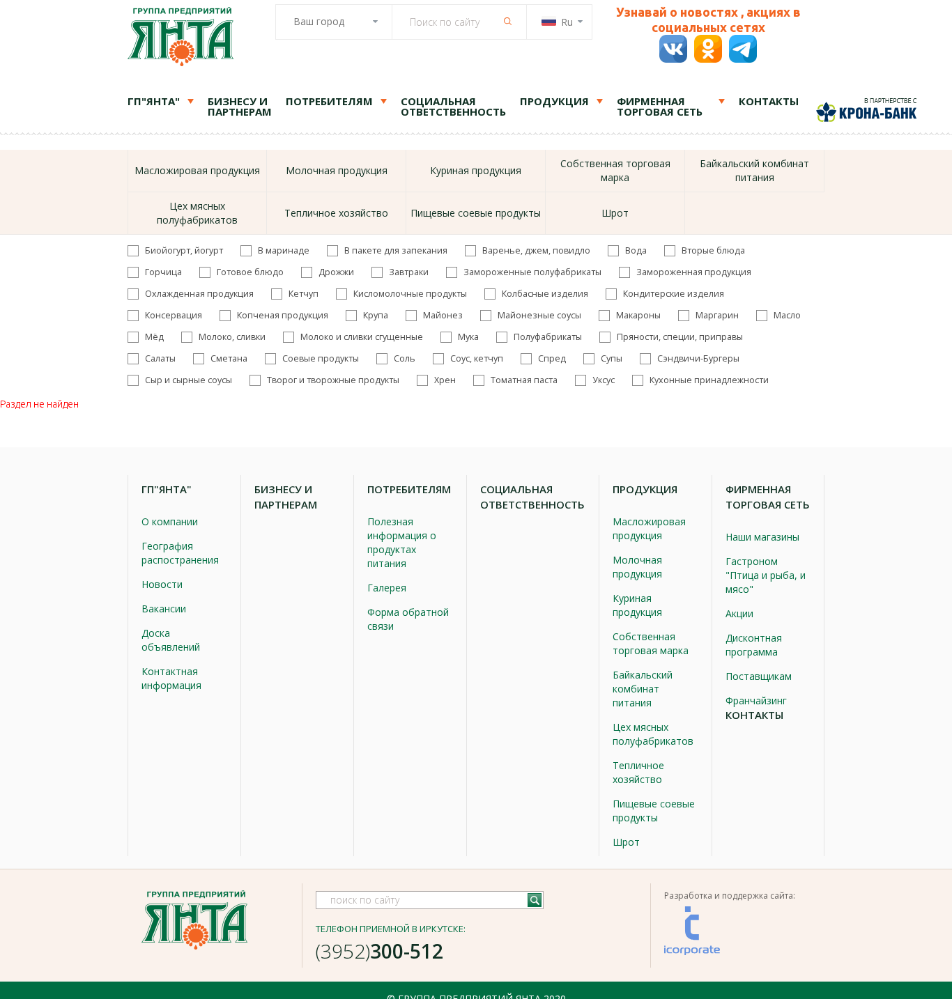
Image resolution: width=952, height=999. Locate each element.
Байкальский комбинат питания (754, 170)
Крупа (375, 315)
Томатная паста (524, 380)
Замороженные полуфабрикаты (532, 272)
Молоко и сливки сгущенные (361, 337)
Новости (162, 584)
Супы (611, 358)
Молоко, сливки (232, 337)
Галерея (386, 587)
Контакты (769, 101)
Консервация (173, 315)
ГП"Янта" (154, 101)
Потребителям (329, 101)
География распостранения (180, 552)
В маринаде (283, 250)
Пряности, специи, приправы (680, 337)
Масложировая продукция (197, 170)
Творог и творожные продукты (333, 380)
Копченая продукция (282, 315)
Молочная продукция (336, 170)
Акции (739, 613)
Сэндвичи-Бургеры (698, 358)
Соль (404, 358)
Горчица (163, 272)
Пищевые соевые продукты (475, 212)
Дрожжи (336, 272)
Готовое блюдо (250, 272)
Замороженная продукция (693, 272)
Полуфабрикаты (548, 337)
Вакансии (163, 608)
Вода (636, 250)
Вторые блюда (713, 250)
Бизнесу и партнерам (240, 106)
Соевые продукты (320, 358)
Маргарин (717, 315)
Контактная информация (171, 678)
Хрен (445, 380)
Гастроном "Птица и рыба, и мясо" (765, 575)
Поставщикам (758, 676)
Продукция (554, 101)
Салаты (160, 358)
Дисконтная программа (753, 644)
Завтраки (409, 272)
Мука (468, 337)
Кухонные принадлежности (709, 380)
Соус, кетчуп (476, 358)
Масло (787, 315)
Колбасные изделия (545, 294)
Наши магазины (762, 536)
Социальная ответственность (453, 106)
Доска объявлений (170, 639)
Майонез (443, 315)
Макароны (638, 315)
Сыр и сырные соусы (188, 380)
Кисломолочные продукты (410, 294)
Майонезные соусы (539, 315)
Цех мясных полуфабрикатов (197, 212)
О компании (169, 521)
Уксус (603, 380)
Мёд (154, 337)
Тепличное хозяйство (336, 212)
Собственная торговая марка (615, 170)
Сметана (228, 358)
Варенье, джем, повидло (536, 250)
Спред (552, 358)
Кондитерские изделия (673, 294)
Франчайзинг (756, 700)
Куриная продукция (475, 170)
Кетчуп (303, 294)
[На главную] (180, 38)
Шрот (615, 212)
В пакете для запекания (395, 250)
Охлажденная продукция (199, 294)
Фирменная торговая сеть (660, 106)
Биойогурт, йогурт (184, 250)
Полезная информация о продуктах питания (401, 542)
